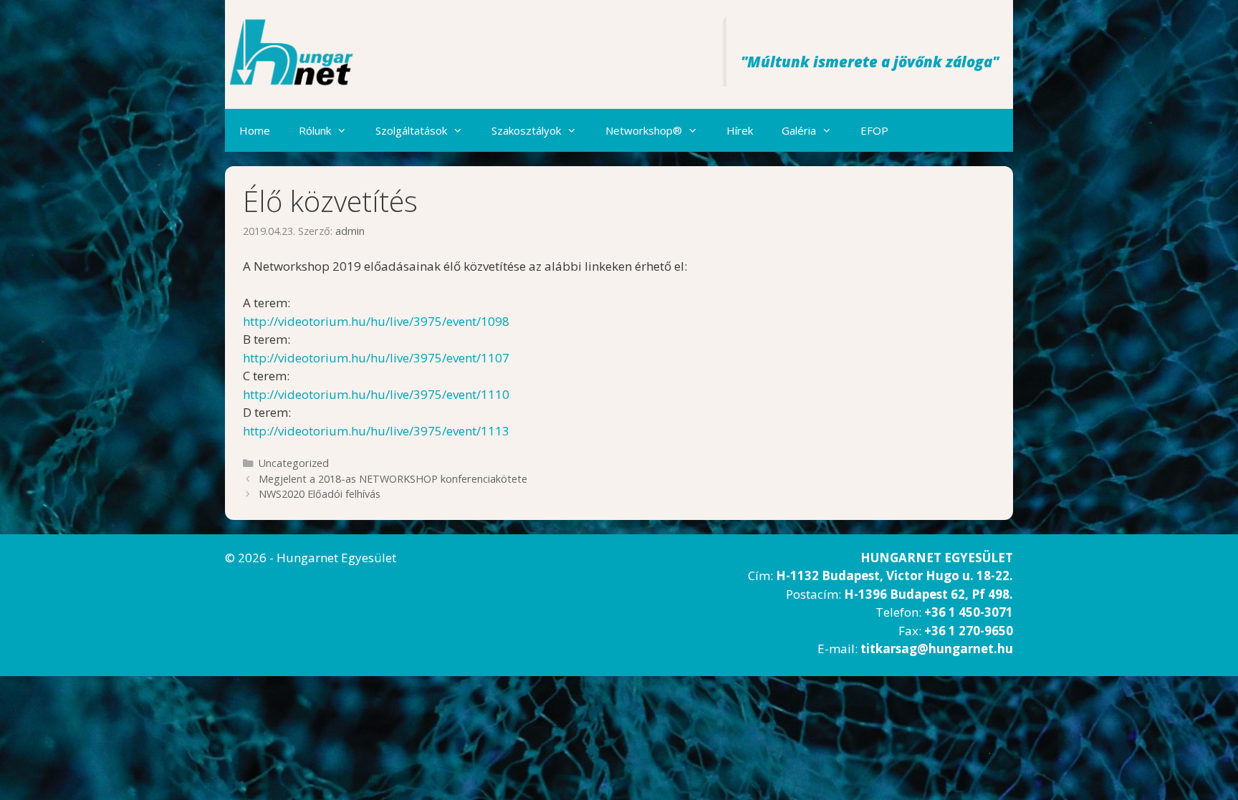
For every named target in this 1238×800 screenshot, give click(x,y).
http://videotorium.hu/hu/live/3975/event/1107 (376, 358)
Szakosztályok (526, 130)
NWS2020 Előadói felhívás (319, 494)
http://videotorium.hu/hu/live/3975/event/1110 (376, 394)
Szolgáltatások (411, 130)
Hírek (739, 130)
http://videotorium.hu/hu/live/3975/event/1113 (376, 431)
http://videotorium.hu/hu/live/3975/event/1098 (376, 321)
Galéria (799, 130)
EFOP (874, 130)
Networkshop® (643, 130)
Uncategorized (294, 463)
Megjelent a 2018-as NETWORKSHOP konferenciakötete (393, 479)
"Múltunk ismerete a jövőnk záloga (866, 62)
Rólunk (315, 130)
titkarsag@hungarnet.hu (936, 648)
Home (254, 130)
